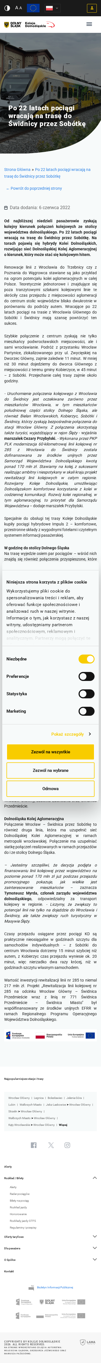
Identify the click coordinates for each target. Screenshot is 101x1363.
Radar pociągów (20, 1193)
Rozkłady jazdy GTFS (23, 1220)
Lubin (11, 1104)
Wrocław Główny (19, 1097)
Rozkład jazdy (18, 1207)
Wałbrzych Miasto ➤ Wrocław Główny (31, 1118)
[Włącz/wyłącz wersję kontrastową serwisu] (7, 8)
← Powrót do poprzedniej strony (34, 188)
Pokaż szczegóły (67, 734)
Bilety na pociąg (19, 1200)
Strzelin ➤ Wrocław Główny (25, 1111)
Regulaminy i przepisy (23, 1227)
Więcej (63, 1124)
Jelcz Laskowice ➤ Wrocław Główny (68, 1104)
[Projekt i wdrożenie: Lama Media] (88, 1346)
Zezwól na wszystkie (50, 751)
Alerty (8, 1166)
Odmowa (50, 788)
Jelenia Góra (74, 1097)
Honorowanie (18, 1214)
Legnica (38, 1097)
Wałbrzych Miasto (31, 1104)
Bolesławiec (55, 1097)
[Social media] (33, 1145)
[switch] (87, 676)
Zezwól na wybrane (50, 770)
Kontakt (9, 1271)
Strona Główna (17, 169)
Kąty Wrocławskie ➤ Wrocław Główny (31, 1124)
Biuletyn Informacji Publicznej (55, 1287)
